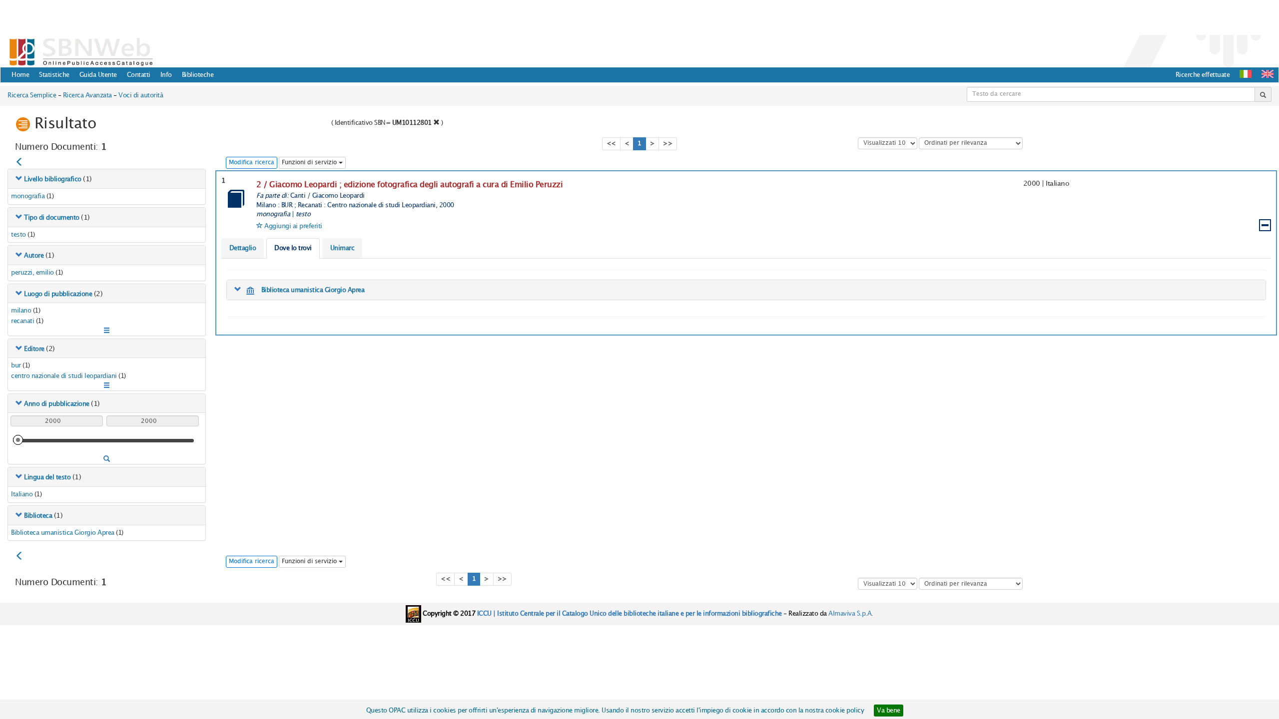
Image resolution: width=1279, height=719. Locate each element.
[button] (1268, 73)
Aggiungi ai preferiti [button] (293, 226)
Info (166, 75)
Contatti (138, 75)
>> (667, 143)
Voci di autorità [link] (140, 95)
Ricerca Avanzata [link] (87, 95)
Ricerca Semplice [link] (31, 95)
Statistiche (54, 75)
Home (20, 75)
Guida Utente (98, 75)
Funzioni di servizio (310, 162)
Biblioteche (198, 75)
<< (611, 143)
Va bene (888, 711)
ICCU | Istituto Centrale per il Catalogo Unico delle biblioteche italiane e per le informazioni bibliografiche (629, 614)
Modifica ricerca (251, 162)
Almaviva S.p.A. (850, 614)
